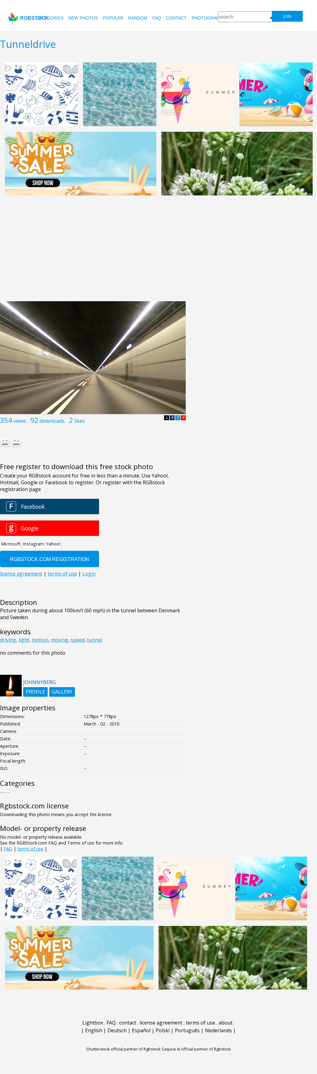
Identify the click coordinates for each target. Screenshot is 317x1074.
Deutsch (117, 1030)
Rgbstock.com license (34, 806)
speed (78, 639)
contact (176, 17)
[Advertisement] (158, 251)
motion (40, 639)
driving (8, 639)
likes (79, 420)
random (137, 17)
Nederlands (218, 1030)
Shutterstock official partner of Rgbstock (123, 1049)
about (225, 1022)
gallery (62, 691)
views (19, 420)
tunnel (94, 639)
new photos (83, 17)
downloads (52, 420)
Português (187, 1030)
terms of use (30, 849)
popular (113, 17)
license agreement (161, 1022)
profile (35, 691)
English (93, 1030)
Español (141, 1030)
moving (59, 639)
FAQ (156, 17)
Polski (163, 1030)
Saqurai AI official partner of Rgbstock (196, 1049)
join (287, 16)
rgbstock (34, 18)
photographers (211, 17)
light (24, 639)
